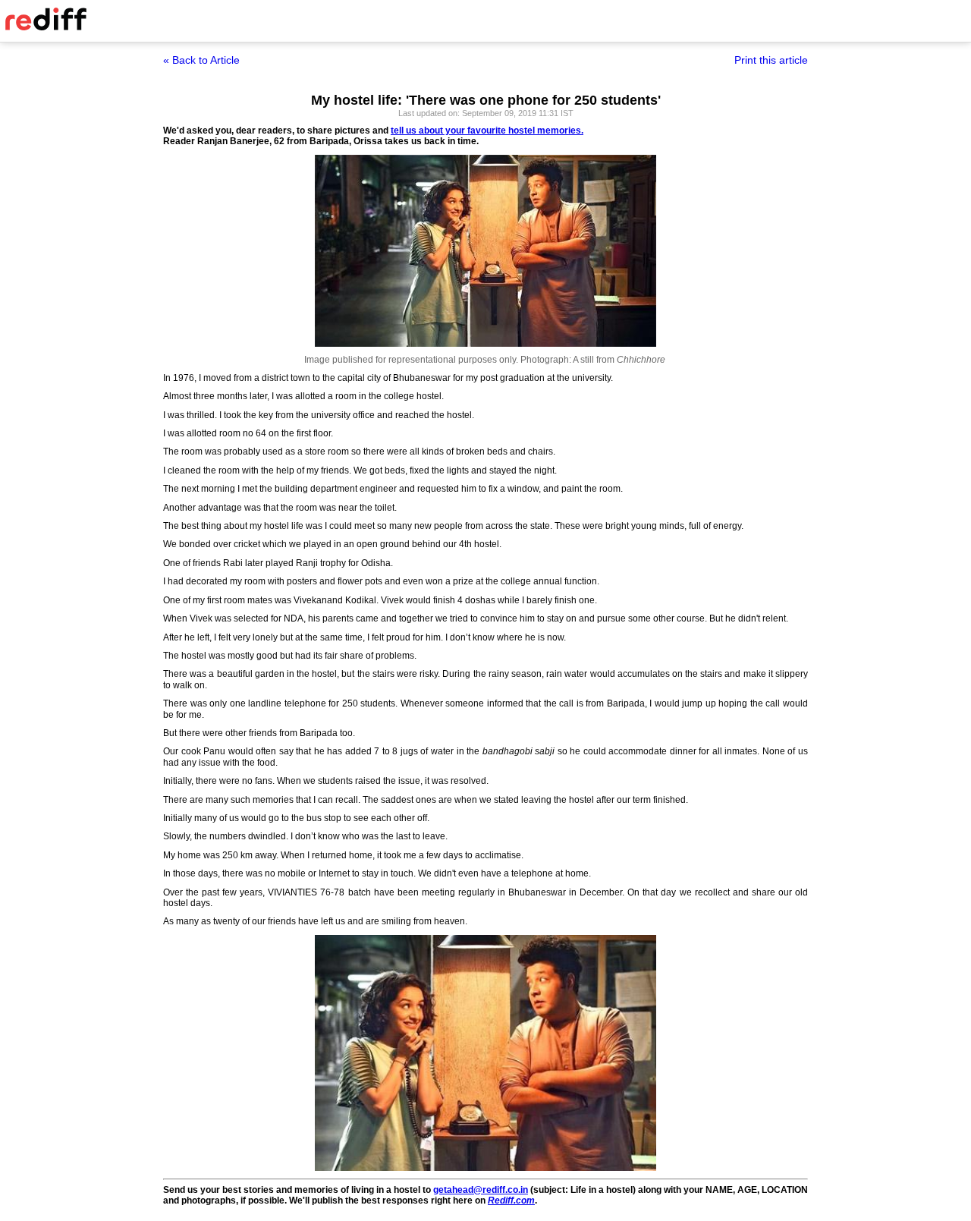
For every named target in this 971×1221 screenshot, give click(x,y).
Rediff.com (511, 1200)
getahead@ (457, 1190)
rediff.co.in (505, 1190)
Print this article (771, 60)
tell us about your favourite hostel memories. (487, 130)
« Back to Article (201, 60)
